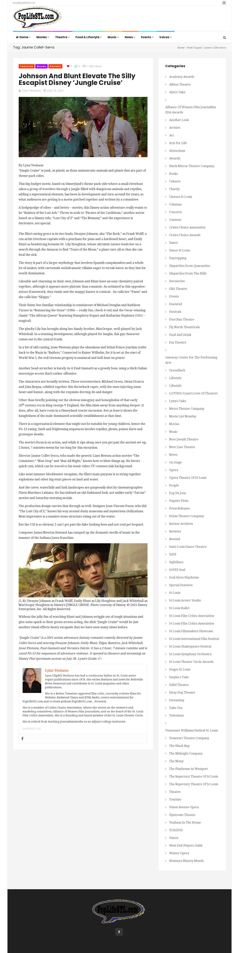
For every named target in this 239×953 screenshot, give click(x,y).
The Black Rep (179, 746)
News (129, 37)
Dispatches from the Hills (187, 273)
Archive (174, 127)
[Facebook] (22, 739)
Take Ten (175, 708)
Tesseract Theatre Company (189, 738)
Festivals (175, 312)
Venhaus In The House (185, 822)
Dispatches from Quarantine (189, 266)
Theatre (61, 37)
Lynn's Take (177, 401)
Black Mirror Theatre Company (191, 166)
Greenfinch (177, 370)
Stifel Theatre (179, 685)
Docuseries (177, 281)
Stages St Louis (179, 669)
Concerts (175, 212)
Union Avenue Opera (184, 807)
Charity (174, 189)
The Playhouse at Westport (188, 769)
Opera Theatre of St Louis (187, 477)
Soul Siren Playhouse (184, 577)
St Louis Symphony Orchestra (190, 654)
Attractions (177, 150)
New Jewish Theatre (183, 439)
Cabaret (175, 181)
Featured (26, 66)
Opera (173, 470)
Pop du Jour (177, 493)
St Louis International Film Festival (194, 639)
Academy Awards (181, 77)
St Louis (174, 593)
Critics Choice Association (187, 227)
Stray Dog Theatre (182, 692)
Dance (173, 243)
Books (173, 173)
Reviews (55, 66)
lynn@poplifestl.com (24, 2)
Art (171, 135)
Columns (175, 204)
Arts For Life (178, 143)
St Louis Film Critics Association (191, 616)
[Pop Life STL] (37, 18)
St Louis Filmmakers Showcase (191, 631)
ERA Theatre (178, 289)
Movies (41, 37)
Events (146, 37)
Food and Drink (180, 335)
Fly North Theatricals (184, 327)
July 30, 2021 (55, 90)
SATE (172, 554)
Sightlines (176, 562)
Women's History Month (186, 861)
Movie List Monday (182, 416)
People (174, 485)
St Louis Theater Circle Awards (191, 662)
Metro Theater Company (186, 408)
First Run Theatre (181, 319)
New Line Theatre (182, 447)
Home (24, 37)
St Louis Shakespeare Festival (190, 646)
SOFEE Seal (177, 570)
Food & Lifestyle (87, 37)
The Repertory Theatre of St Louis (193, 776)
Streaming (176, 700)
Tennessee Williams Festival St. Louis (191, 730)
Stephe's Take (179, 677)
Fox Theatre (177, 342)
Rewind (174, 539)
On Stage (175, 462)
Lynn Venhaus (31, 90)
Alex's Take (177, 92)
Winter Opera (179, 853)
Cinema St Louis (180, 196)
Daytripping (177, 258)
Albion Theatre (180, 84)
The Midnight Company (186, 753)
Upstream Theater (182, 815)
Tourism (175, 799)
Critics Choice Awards (184, 235)
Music (112, 37)
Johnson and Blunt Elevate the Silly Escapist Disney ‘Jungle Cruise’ (77, 79)
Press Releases (179, 508)
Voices (164, 37)
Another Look (179, 120)
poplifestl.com (32, 728)
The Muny (176, 761)
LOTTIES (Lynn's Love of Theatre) (193, 393)
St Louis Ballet (179, 608)
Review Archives (181, 524)
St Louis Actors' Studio (185, 600)
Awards (174, 158)
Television (176, 715)
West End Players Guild (185, 845)
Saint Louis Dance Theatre (188, 547)
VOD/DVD (176, 830)
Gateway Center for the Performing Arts (191, 360)
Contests (175, 220)
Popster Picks (178, 501)
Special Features (181, 585)
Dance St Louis (179, 250)
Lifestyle (175, 378)
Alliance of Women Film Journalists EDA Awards (190, 109)
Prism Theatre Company (186, 516)
